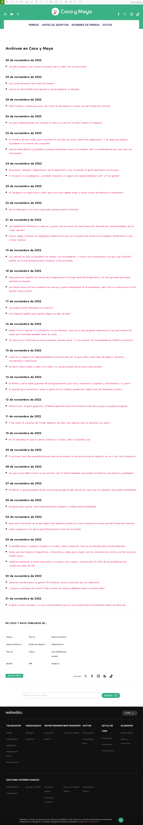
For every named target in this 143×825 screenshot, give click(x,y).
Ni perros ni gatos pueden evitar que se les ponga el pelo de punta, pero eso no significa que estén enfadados (72, 490)
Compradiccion (108, 751)
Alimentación (58, 644)
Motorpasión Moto (88, 741)
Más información (91, 822)
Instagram (131, 14)
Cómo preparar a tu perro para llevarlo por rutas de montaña (45, 529)
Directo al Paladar (71, 733)
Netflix (9, 664)
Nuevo (11, 14)
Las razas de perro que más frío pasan (31, 84)
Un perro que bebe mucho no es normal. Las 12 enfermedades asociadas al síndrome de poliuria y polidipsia (71, 473)
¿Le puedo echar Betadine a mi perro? (31, 308)
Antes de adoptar (55, 25)
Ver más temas (14, 676)
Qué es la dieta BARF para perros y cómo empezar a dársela (44, 89)
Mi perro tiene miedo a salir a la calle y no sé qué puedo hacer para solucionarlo (55, 367)
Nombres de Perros (86, 25)
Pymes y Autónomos (126, 741)
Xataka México (12, 787)
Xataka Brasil (12, 793)
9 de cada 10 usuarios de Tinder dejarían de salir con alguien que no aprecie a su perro (59, 423)
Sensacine (49, 733)
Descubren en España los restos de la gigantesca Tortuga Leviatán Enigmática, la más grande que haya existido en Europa (69, 279)
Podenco (56, 664)
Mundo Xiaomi (12, 762)
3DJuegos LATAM (33, 787)
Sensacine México (49, 789)
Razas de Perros (13, 644)
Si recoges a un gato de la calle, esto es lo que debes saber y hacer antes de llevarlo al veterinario (66, 193)
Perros (34, 25)
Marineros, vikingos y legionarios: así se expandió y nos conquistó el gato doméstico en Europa (63, 170)
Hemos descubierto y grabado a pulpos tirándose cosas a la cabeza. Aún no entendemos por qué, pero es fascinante (70, 151)
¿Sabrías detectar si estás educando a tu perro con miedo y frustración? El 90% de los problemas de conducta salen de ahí (67, 564)
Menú (5, 14)
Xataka (9, 733)
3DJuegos (30, 733)
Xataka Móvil (11, 739)
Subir (128, 713)
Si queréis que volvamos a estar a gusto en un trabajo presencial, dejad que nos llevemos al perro (65, 389)
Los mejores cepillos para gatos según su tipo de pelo (39, 314)
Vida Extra (30, 739)
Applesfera (11, 745)
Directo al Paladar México (71, 789)
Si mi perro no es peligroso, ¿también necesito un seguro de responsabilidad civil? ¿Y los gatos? (64, 176)
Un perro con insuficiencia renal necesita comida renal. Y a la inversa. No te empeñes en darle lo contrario (71, 340)
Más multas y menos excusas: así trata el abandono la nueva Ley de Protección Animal (59, 106)
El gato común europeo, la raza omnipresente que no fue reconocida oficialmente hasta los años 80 (67, 605)
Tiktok (138, 14)
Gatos (107, 25)
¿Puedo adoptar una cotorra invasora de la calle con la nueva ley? (47, 67)
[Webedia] (14, 712)
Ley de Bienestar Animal (59, 654)
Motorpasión (88, 733)
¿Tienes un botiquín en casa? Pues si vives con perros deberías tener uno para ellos (56, 588)
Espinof (48, 739)
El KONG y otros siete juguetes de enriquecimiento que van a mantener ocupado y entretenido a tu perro (70, 384)
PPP (30, 664)
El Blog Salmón (127, 733)
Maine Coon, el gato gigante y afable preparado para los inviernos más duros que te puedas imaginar (68, 406)
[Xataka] (2, 2)
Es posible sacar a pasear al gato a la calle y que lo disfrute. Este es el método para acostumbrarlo (67, 546)
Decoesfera (107, 744)
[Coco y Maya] (71, 12)
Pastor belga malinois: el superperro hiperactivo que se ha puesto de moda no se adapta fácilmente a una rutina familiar (71, 238)
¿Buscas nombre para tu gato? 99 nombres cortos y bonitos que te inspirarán (54, 583)
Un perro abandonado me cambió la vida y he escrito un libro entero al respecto (55, 123)
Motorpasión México (88, 789)
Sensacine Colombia (49, 800)
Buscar (18, 14)
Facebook (118, 14)
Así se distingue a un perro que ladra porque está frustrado (43, 210)
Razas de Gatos (59, 637)
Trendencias (107, 738)
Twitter (125, 14)
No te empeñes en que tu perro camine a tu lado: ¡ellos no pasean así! (49, 440)
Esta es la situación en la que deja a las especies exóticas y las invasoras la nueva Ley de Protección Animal (71, 523)
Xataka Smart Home (12, 754)
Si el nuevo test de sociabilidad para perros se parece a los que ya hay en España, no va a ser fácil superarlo (72, 456)
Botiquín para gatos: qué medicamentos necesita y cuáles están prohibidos (52, 507)
